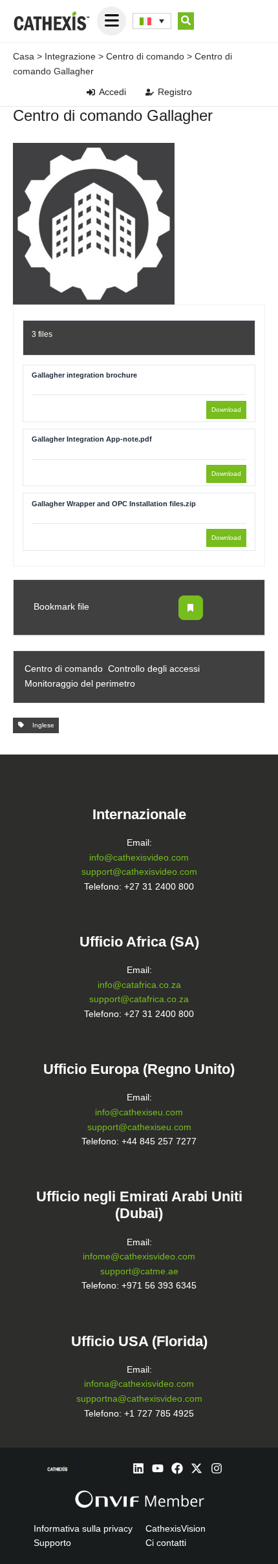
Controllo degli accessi (154, 669)
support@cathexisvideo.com (139, 872)
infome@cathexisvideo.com (139, 1256)
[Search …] (186, 21)
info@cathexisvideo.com (139, 857)
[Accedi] (91, 92)
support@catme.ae (139, 1271)
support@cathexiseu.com (139, 1127)
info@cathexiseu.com (139, 1112)
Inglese (41, 725)
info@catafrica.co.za (139, 985)
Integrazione (70, 56)
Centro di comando (145, 56)
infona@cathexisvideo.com (139, 1384)
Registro (175, 92)
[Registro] (149, 92)
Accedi (112, 92)
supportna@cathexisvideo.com (139, 1399)
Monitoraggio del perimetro (80, 684)
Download (226, 409)
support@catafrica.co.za (139, 999)
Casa (23, 56)
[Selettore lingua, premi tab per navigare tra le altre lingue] (152, 21)
